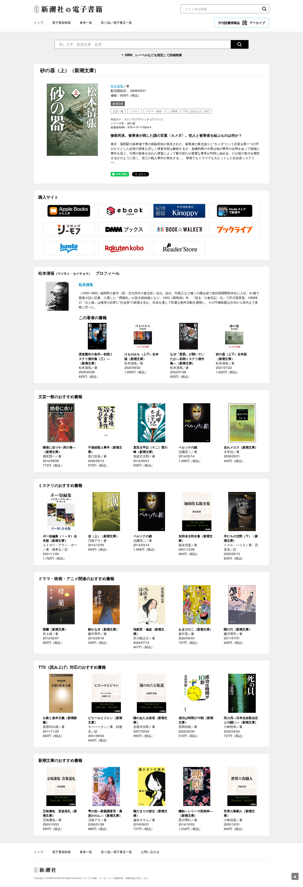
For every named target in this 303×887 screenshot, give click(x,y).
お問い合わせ (150, 851)
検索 (264, 9)
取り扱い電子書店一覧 (116, 22)
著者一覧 (86, 22)
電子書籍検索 (61, 22)
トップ (38, 22)
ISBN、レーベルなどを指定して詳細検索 (153, 55)
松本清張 (117, 86)
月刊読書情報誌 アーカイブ (241, 22)
